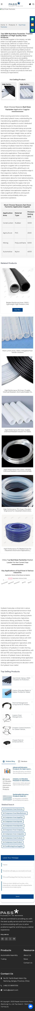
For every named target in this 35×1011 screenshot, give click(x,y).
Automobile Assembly (9, 955)
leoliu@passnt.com (10, 990)
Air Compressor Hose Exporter (12, 821)
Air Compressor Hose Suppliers (13, 817)
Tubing (3, 959)
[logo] (16, 4)
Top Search (19, 1004)
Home (3, 25)
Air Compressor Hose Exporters (13, 825)
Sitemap (27, 1004)
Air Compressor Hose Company (13, 830)
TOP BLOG (5, 1007)
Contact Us (28, 963)
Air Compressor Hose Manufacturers (14, 813)
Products (12, 25)
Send (17, 896)
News (26, 959)
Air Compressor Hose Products (13, 838)
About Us (27, 955)
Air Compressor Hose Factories (13, 809)
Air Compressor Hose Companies (13, 834)
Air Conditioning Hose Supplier (13, 846)
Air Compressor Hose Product (12, 842)
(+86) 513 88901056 (10, 985)
